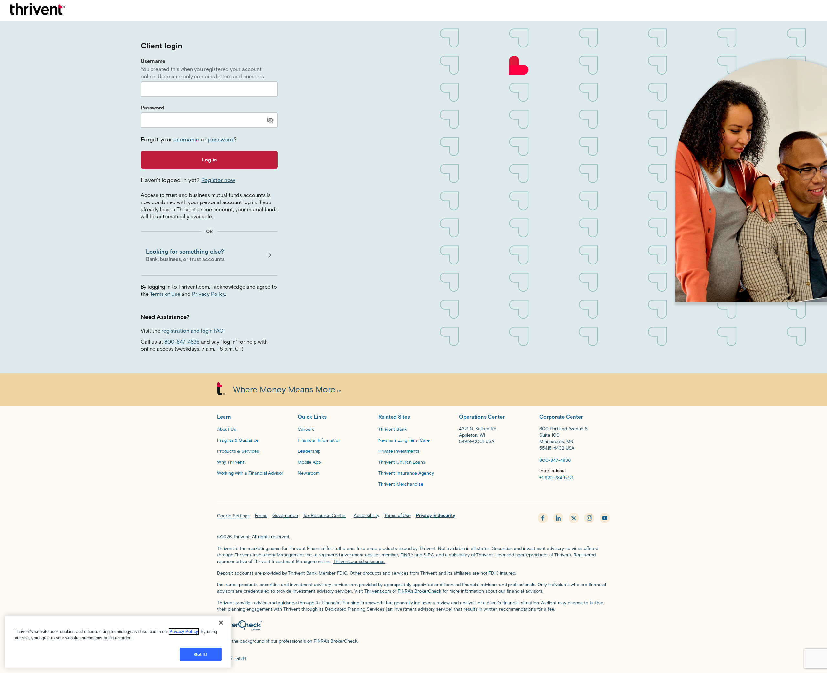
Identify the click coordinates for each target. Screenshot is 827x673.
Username (153, 61)
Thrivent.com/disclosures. (359, 561)
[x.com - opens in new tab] (573, 518)
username (186, 139)
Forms (261, 515)
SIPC (429, 555)
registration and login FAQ (193, 331)
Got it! (200, 654)
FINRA (406, 555)
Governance (285, 515)
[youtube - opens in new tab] (604, 518)
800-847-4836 (182, 342)
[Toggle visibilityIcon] (270, 120)
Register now (218, 180)
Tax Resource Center (324, 515)
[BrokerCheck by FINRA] (413, 626)
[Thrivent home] (37, 10)
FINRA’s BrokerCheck (419, 591)
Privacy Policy (208, 294)
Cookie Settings (233, 516)
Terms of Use (165, 294)
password (221, 139)
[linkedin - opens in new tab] (558, 518)
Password (152, 108)
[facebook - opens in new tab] (542, 518)
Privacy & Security (435, 515)
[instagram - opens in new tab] (589, 518)
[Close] (221, 623)
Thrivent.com (377, 591)
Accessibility (366, 515)
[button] (209, 255)
